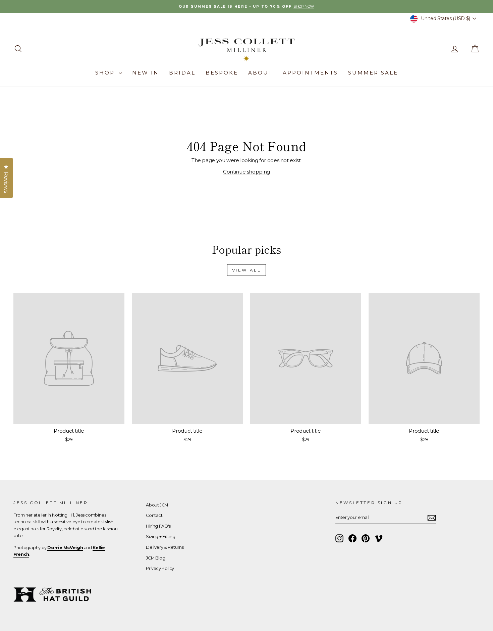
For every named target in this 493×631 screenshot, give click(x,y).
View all (246, 270)
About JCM (157, 504)
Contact (154, 515)
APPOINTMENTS (310, 72)
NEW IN (145, 72)
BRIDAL (182, 72)
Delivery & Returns (164, 547)
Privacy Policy (160, 568)
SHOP (106, 72)
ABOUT (260, 72)
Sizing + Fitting (160, 536)
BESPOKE (222, 72)
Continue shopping (246, 171)
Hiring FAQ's (158, 526)
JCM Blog (155, 558)
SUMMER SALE (373, 72)
